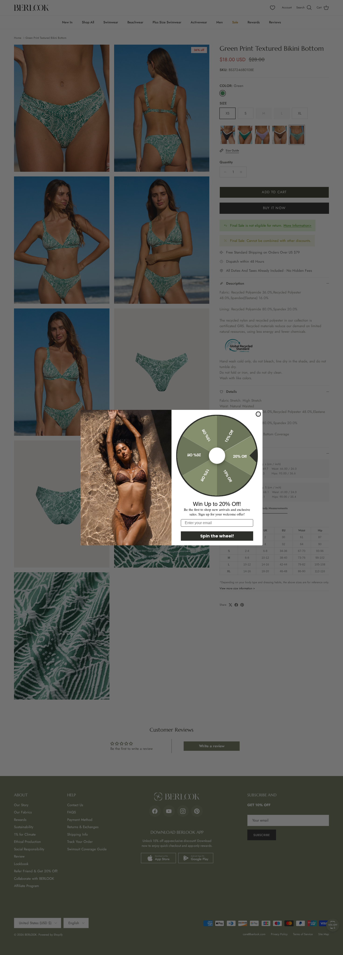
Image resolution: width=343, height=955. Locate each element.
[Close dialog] (258, 414)
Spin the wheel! (217, 536)
